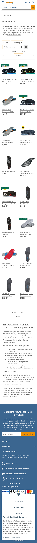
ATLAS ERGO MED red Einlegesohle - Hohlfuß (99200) (9, 203)
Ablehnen (19, 513)
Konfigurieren (19, 507)
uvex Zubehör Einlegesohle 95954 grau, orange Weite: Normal (8, 142)
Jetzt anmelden (28, 434)
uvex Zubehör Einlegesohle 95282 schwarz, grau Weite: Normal (27, 172)
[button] (26, 2)
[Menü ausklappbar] (3, 1)
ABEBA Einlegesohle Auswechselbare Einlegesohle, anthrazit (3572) (27, 295)
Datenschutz (16, 537)
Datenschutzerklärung (26, 425)
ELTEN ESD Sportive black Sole (8, 233)
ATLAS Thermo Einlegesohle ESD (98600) (25, 142)
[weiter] (33, 55)
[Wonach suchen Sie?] (33, 7)
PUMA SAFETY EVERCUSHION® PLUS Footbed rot (9, 264)
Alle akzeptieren (19, 502)
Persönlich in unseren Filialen (16, 474)
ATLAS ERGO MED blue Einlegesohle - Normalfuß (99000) (9, 80)
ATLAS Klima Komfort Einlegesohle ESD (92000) (27, 111)
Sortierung (16, 43)
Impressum (6, 537)
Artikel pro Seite (9, 47)
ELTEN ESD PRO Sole (8, 171)
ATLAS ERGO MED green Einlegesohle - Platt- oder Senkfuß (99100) (27, 80)
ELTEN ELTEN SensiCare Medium (26, 203)
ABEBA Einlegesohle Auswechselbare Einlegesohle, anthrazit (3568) (27, 264)
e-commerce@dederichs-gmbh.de (17, 469)
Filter (6, 43)
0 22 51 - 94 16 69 (11, 464)
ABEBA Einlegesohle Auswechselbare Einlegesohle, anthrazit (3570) (9, 295)
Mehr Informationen (14, 35)
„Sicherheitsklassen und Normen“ (21, 393)
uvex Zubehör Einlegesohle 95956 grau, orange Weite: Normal (8, 111)
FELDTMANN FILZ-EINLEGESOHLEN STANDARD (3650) (26, 234)
